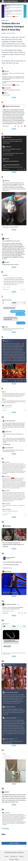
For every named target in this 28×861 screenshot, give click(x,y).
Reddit (14, 97)
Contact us (14, 856)
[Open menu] (25, 1)
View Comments (14, 843)
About (21, 856)
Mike (4, 33)
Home (7, 856)
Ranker (6, 828)
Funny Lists (5, 20)
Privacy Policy (14, 859)
